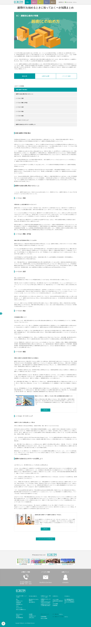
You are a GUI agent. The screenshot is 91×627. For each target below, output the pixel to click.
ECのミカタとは (19, 614)
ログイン (61, 614)
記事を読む (45, 409)
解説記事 (24, 76)
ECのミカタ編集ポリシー (21, 609)
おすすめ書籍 (55, 603)
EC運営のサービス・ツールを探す (46, 600)
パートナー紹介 (66, 76)
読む (28, 2)
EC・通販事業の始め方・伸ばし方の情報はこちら (69, 600)
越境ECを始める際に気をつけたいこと (24, 93)
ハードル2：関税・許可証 (21, 102)
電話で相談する (32, 602)
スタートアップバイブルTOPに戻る (45, 538)
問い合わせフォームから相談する (33, 600)
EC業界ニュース (19, 600)
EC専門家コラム (19, 604)
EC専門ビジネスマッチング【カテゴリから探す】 (46, 602)
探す (40, 2)
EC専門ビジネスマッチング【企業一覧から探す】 (46, 605)
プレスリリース (19, 607)
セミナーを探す (56, 599)
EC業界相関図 (43, 616)
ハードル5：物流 (19, 115)
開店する (53, 2)
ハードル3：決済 (19, 107)
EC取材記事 (18, 602)
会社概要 (30, 614)
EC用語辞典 (55, 605)
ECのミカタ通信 (44, 618)
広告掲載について (32, 615)
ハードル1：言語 (19, 98)
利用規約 (18, 615)
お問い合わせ (31, 617)
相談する (34, 2)
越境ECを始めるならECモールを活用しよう (26, 124)
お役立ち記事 (45, 76)
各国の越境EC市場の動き (21, 89)
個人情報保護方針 (19, 617)
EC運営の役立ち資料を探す (58, 601)
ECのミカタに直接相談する (69, 602)
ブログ (17, 606)
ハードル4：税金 (19, 111)
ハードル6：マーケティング (22, 120)
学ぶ (46, 2)
